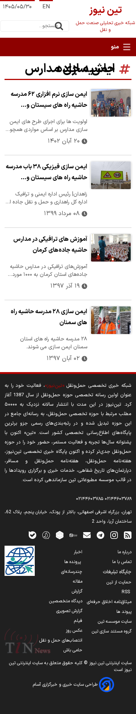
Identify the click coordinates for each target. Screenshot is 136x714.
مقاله (77, 581)
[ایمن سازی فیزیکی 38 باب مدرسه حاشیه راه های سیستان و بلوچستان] (110, 175)
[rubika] (59, 535)
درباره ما (124, 552)
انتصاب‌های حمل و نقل (60, 640)
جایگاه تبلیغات (117, 572)
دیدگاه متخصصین (65, 601)
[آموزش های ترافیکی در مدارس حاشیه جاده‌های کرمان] (110, 248)
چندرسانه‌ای (71, 571)
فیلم (78, 620)
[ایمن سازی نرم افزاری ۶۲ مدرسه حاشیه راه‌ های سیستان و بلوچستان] (110, 103)
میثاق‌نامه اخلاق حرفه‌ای (109, 602)
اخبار (78, 552)
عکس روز (74, 630)
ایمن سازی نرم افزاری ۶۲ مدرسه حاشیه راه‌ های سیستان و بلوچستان (49, 101)
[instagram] (114, 535)
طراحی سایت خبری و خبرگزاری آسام (66, 684)
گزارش (77, 591)
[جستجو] (59, 26)
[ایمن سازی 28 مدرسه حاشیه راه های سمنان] (110, 320)
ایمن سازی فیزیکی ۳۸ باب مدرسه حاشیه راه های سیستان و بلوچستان (46, 173)
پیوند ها (123, 611)
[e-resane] (20, 561)
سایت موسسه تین (114, 621)
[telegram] (100, 535)
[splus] (46, 535)
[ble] (32, 535)
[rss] (127, 535)
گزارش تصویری (69, 611)
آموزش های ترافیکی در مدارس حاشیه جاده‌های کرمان (50, 245)
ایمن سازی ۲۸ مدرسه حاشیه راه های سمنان (49, 317)
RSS (126, 592)
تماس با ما (121, 562)
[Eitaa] (73, 535)
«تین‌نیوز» (54, 385)
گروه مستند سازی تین (111, 631)
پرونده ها (73, 562)
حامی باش (72, 650)
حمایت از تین (119, 582)
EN (46, 7)
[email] (87, 535)
